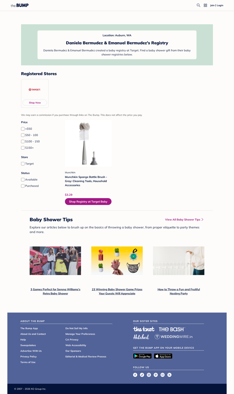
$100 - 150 (32, 141)
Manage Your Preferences (80, 333)
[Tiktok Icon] (142, 375)
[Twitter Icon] (169, 375)
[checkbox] (22, 129)
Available (31, 179)
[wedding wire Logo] (173, 336)
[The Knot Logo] (144, 329)
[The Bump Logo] (20, 5)
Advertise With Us (31, 350)
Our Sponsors (73, 350)
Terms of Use (27, 362)
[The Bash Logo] (172, 329)
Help (23, 339)
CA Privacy (71, 339)
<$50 (28, 128)
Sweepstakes (28, 345)
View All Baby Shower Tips (182, 219)
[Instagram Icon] (149, 375)
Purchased (32, 186)
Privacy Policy (28, 356)
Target (29, 163)
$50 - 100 (31, 135)
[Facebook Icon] (135, 375)
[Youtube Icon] (163, 375)
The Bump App (29, 328)
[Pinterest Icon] (156, 375)
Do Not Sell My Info (76, 328)
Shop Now (35, 102)
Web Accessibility (75, 345)
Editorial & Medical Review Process (85, 356)
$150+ (29, 147)
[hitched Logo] (141, 336)
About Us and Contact (33, 333)
